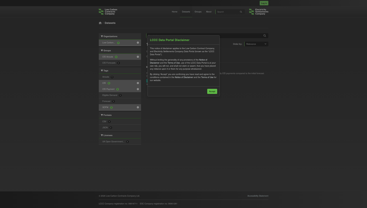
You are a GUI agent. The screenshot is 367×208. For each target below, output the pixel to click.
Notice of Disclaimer (184, 77)
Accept (212, 91)
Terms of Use (174, 62)
